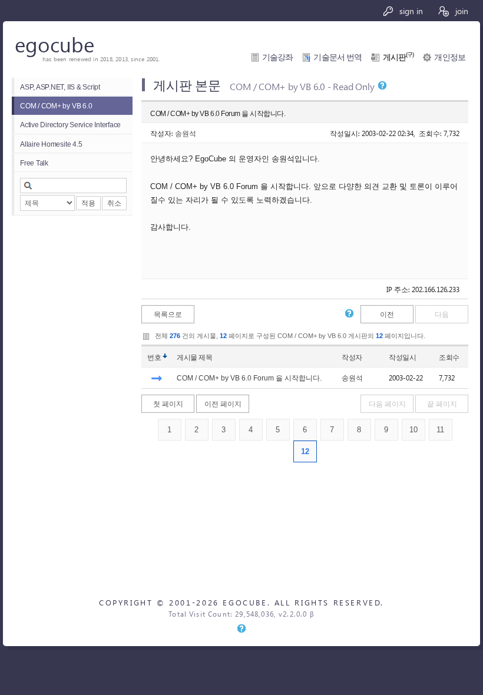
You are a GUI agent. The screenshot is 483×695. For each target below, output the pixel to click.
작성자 (352, 357)
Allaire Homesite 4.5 (51, 144)
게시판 (398, 57)
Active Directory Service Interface (70, 124)
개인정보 (449, 57)
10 (413, 429)
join (460, 10)
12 (305, 451)
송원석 (185, 133)
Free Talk (34, 163)
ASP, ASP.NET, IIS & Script (60, 87)
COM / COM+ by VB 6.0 (56, 106)
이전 (387, 314)
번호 (154, 357)
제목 (205, 357)
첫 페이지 (168, 404)
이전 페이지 (223, 404)
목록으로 (168, 314)
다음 (442, 314)
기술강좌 (277, 57)
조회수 (449, 357)
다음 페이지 (387, 404)
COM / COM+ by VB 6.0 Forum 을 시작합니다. (249, 378)
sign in (410, 10)
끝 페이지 (442, 404)
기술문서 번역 (337, 57)
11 (440, 429)
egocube (54, 44)
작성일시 (402, 357)
